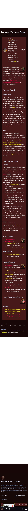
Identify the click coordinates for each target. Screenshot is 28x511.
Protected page (8, 284)
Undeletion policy (9, 287)
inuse (4, 174)
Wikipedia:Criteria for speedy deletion (12, 144)
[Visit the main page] (2, 509)
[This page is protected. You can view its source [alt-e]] (16, 504)
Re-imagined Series (7, 488)
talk (15, 61)
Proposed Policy (14, 184)
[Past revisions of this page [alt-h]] (19, 504)
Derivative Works (9, 241)
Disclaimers (4, 499)
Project (13, 107)
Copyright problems (10, 239)
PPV (15, 192)
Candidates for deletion (11, 271)
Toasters (22, 247)
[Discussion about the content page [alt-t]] (22, 504)
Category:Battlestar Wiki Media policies (15, 309)
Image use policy (9, 274)
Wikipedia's (13, 154)
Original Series (21, 487)
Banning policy (8, 265)
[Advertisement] (14, 14)
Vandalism (7, 247)
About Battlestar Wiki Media (20, 496)
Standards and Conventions (12, 254)
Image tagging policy (10, 243)
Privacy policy (8, 278)
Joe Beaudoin (16, 225)
